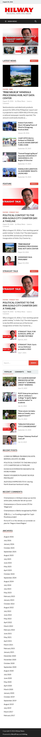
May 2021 (7, 637)
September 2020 (10, 667)
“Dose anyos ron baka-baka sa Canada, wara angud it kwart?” (26, 413)
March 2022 (8, 626)
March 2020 (8, 689)
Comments (19, 372)
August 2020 (9, 671)
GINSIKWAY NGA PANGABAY (25, 258)
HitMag (24, 734)
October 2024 (9, 574)
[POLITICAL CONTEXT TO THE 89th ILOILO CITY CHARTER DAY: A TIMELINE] (20, 37)
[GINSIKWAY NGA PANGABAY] (9, 257)
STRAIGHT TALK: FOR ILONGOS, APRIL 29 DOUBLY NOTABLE (27, 333)
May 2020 (7, 682)
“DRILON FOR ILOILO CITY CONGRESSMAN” (27, 425)
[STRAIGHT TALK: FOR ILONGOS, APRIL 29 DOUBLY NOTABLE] (9, 332)
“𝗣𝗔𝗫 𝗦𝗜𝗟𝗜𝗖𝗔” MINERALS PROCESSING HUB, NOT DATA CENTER (18, 95)
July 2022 (7, 611)
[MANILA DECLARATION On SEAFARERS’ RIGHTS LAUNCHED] (9, 169)
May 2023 (7, 592)
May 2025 (7, 566)
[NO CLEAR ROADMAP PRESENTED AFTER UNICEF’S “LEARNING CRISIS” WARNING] (9, 378)
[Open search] (35, 21)
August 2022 (9, 607)
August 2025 (9, 555)
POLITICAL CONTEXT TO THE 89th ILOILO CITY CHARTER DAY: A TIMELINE (20, 218)
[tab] (8, 372)
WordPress (15, 734)
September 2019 (10, 700)
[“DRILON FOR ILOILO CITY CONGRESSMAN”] (9, 424)
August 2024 (9, 581)
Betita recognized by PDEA (26, 510)
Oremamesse (9, 498)
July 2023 (7, 589)
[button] (34, 36)
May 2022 (7, 619)
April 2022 (8, 622)
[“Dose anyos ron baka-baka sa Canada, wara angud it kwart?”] (9, 411)
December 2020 (10, 656)
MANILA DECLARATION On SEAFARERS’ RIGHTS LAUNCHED (27, 171)
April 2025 (8, 570)
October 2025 (9, 548)
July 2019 (7, 708)
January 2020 (9, 693)
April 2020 (8, 686)
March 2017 (8, 712)
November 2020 (10, 659)
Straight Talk (14, 212)
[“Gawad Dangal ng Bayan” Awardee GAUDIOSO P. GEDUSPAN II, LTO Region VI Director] (9, 154)
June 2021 (8, 633)
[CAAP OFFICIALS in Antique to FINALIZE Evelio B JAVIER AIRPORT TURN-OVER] (9, 138)
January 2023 (9, 600)
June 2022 (8, 615)
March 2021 (8, 645)
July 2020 (7, 674)
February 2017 (9, 715)
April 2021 (8, 641)
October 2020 (9, 663)
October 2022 (9, 604)
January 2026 (9, 544)
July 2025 (7, 559)
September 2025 (10, 552)
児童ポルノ (8, 514)
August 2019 (9, 704)
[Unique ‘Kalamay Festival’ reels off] (9, 436)
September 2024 (10, 578)
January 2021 (9, 652)
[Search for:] (20, 362)
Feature (5, 89)
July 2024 (7, 585)
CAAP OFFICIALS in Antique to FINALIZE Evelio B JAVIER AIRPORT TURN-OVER (28, 141)
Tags (29, 372)
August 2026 (9, 537)
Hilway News (21, 101)
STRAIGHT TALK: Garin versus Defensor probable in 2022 (27, 346)
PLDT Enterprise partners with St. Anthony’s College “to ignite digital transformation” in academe (28, 397)
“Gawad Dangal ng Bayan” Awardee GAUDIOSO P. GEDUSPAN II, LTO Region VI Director (28, 156)
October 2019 (9, 697)
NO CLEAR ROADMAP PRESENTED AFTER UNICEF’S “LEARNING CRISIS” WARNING (27, 381)
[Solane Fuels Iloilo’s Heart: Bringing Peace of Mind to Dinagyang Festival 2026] (9, 123)
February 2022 (9, 630)
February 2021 (9, 648)
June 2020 (8, 678)
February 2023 (9, 596)
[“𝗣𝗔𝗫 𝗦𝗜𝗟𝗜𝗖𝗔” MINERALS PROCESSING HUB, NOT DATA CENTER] (20, 66)
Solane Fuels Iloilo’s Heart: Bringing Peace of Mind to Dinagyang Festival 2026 (27, 126)
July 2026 (7, 540)
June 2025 (8, 563)
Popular (8, 372)
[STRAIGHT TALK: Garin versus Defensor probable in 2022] (9, 345)
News (11, 89)
